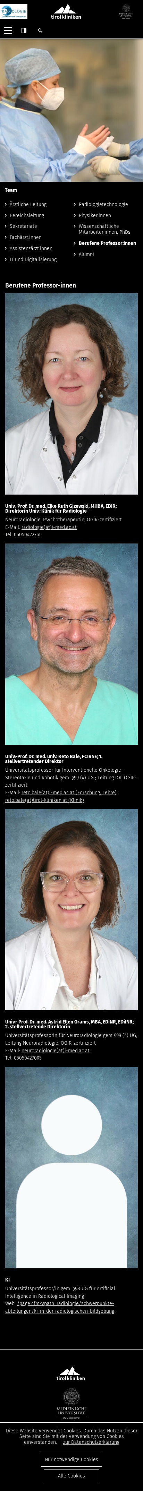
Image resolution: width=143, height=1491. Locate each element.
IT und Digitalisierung (33, 260)
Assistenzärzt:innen (31, 248)
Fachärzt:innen (26, 237)
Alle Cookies (71, 1476)
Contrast (24, 30)
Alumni (86, 254)
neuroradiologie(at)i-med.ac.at (56, 1051)
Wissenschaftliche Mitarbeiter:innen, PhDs (105, 229)
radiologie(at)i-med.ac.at (49, 527)
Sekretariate (23, 226)
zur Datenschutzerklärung (91, 1442)
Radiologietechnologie (103, 204)
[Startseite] (13, 11)
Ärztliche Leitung (28, 204)
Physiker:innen (95, 215)
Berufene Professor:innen (107, 243)
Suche (40, 30)
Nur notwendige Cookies (71, 1460)
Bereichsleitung (27, 215)
